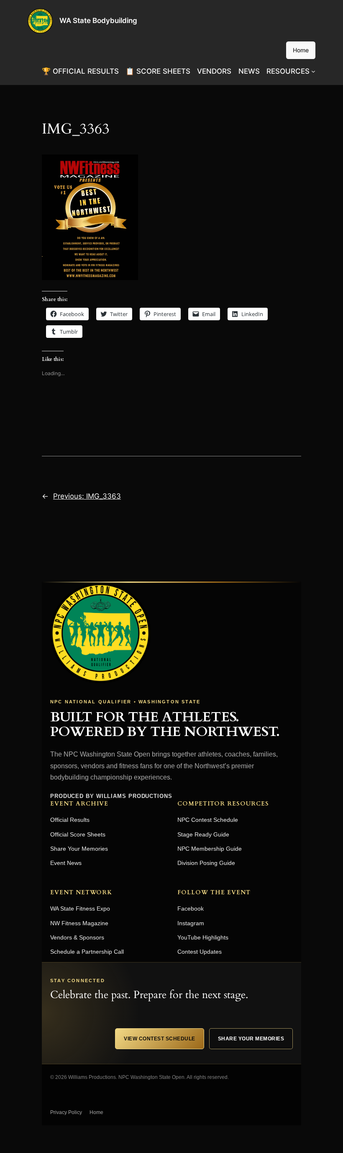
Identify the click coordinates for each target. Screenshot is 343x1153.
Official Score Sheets (77, 834)
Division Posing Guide (206, 863)
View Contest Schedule (159, 1039)
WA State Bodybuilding (98, 20)
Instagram (190, 923)
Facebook (190, 908)
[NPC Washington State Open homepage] (100, 633)
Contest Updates (199, 951)
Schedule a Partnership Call (87, 951)
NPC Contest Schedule (207, 819)
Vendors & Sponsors (77, 937)
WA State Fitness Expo (80, 908)
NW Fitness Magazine (79, 923)
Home (301, 50)
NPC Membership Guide (209, 848)
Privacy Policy (66, 1112)
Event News (66, 863)
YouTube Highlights (202, 937)
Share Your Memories (79, 848)
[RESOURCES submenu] (313, 71)
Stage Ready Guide (203, 834)
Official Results (70, 819)
